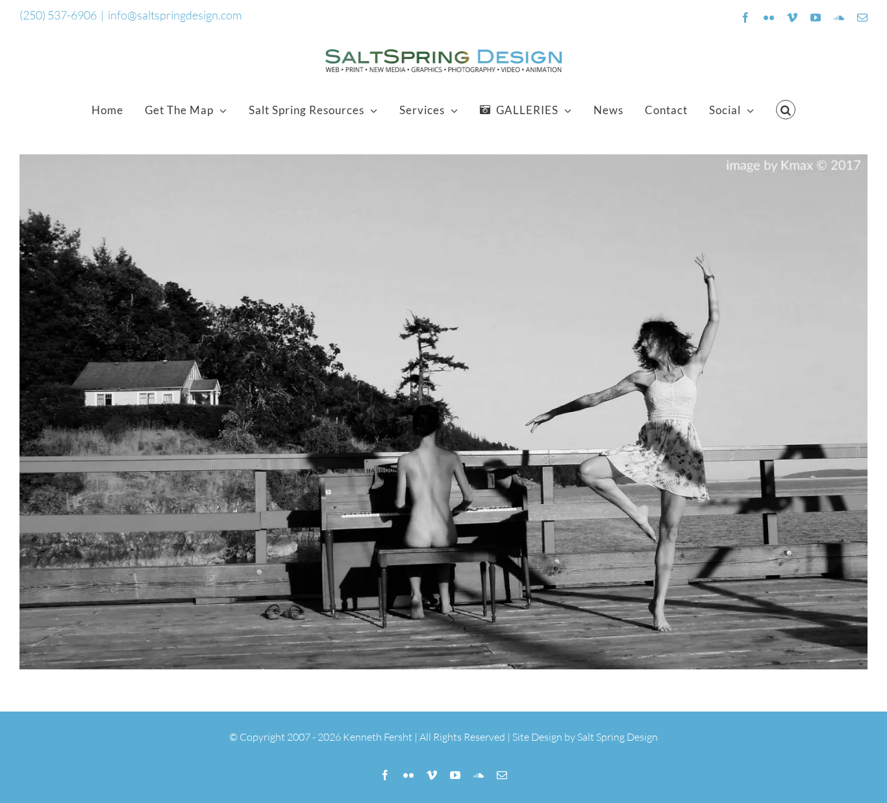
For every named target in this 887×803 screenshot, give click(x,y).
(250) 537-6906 (58, 15)
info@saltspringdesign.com (175, 15)
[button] (786, 109)
